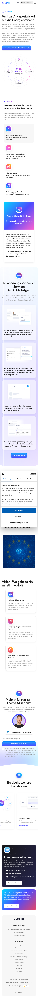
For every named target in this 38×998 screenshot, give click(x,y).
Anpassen (18, 516)
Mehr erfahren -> (11, 906)
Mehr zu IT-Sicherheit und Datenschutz (17, 528)
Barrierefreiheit (23, 979)
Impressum (13, 979)
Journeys (19, 945)
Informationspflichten (12, 982)
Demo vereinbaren (26, 3)
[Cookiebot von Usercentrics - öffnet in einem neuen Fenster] (28, 473)
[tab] (19, 133)
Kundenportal (19, 948)
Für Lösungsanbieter (19, 935)
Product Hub (19, 959)
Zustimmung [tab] (7, 479)
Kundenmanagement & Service (19, 951)
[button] (35, 2)
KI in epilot (19, 971)
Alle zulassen (19, 510)
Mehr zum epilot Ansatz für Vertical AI (16, 48)
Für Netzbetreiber (19, 932)
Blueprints (19, 968)
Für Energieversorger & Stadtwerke (19, 929)
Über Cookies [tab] (31, 479)
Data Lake (19, 965)
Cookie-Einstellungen (15, 986)
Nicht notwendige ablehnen (19, 522)
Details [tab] (19, 479)
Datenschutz (24, 982)
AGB (31, 982)
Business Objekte (19, 962)
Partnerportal (19, 954)
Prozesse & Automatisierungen (19, 956)
